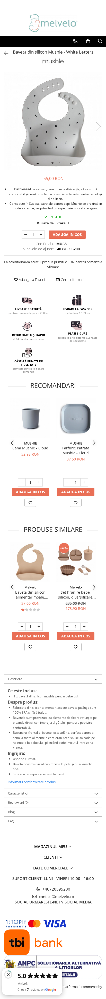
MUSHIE (30, 443)
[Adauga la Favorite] (30, 503)
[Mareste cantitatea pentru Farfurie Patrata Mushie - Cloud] (84, 482)
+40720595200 (55, 889)
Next (98, 126)
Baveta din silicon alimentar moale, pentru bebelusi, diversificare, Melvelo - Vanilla (30, 595)
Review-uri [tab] (18, 802)
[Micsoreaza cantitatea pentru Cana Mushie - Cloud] (22, 482)
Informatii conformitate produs (32, 782)
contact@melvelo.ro (56, 896)
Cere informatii (72, 279)
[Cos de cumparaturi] (88, 41)
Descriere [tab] (15, 679)
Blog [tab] (11, 811)
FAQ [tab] (11, 821)
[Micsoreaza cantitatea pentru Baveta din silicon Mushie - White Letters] (25, 234)
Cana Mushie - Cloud (30, 448)
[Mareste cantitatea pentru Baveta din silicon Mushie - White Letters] (41, 234)
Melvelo (30, 587)
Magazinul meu (51, 846)
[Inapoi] (4, 53)
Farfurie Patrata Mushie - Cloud (75, 450)
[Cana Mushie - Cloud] (30, 418)
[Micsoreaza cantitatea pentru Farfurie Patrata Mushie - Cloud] (67, 482)
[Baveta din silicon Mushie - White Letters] (53, 121)
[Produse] (7, 42)
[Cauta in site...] (100, 41)
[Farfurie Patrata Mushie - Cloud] (76, 418)
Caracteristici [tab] (18, 793)
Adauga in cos (67, 234)
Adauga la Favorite (33, 279)
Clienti (51, 857)
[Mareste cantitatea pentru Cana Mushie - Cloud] (39, 482)
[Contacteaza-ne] (75, 41)
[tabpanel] (53, 121)
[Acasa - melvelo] (53, 23)
